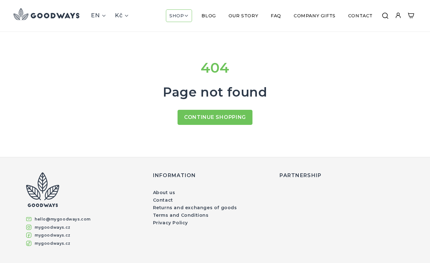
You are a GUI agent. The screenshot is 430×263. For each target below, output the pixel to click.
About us (164, 192)
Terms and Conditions (181, 215)
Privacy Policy (170, 223)
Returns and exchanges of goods (195, 207)
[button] (179, 15)
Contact (163, 200)
